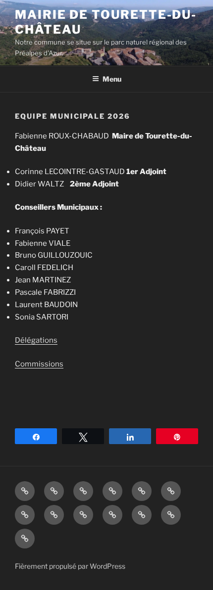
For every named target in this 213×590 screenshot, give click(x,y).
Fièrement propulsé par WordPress (70, 566)
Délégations (36, 340)
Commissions (39, 364)
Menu (112, 79)
